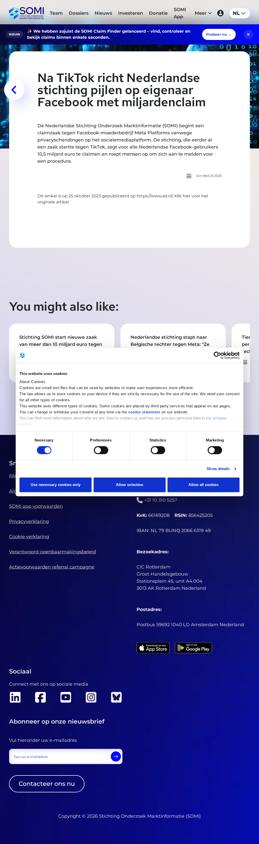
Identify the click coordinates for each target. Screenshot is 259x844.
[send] (116, 756)
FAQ (14, 476)
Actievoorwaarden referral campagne (51, 567)
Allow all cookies (203, 485)
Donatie (158, 13)
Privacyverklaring (29, 521)
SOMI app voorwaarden (36, 506)
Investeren (130, 13)
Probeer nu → (219, 34)
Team (56, 13)
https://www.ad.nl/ (154, 196)
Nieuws (103, 13)
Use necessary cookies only (55, 485)
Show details (218, 469)
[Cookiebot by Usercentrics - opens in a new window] (217, 355)
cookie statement (144, 412)
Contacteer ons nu (47, 783)
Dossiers (79, 13)
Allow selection (129, 485)
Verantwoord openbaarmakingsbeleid (52, 552)
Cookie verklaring (29, 536)
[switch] (101, 450)
